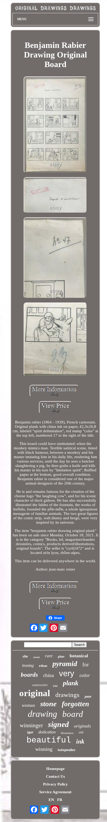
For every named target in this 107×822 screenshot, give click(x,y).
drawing (42, 714)
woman (28, 705)
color (84, 675)
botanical (79, 655)
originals (82, 726)
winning (43, 749)
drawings (67, 694)
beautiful (48, 740)
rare (49, 655)
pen (88, 696)
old (81, 732)
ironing (28, 665)
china (48, 675)
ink (80, 741)
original (34, 693)
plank (70, 683)
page (55, 685)
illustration (67, 732)
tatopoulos (66, 750)
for (85, 664)
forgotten (75, 704)
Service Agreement (55, 792)
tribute (43, 666)
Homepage (55, 769)
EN (51, 800)
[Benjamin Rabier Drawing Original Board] (55, 125)
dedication (47, 732)
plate (61, 656)
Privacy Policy (55, 784)
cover (36, 657)
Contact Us (55, 776)
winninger (31, 725)
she (25, 656)
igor (30, 732)
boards (29, 675)
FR (59, 800)
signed (58, 724)
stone (48, 704)
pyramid (64, 664)
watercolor (40, 685)
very (66, 673)
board (72, 714)
